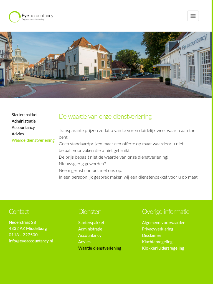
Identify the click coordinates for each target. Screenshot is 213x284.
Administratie (24, 121)
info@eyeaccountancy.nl (31, 241)
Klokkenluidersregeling (163, 248)
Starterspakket (25, 115)
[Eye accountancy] (31, 16)
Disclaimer (151, 236)
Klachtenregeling (157, 242)
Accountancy (23, 128)
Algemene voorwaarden (163, 223)
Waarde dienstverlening (33, 140)
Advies (18, 134)
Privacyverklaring (157, 229)
